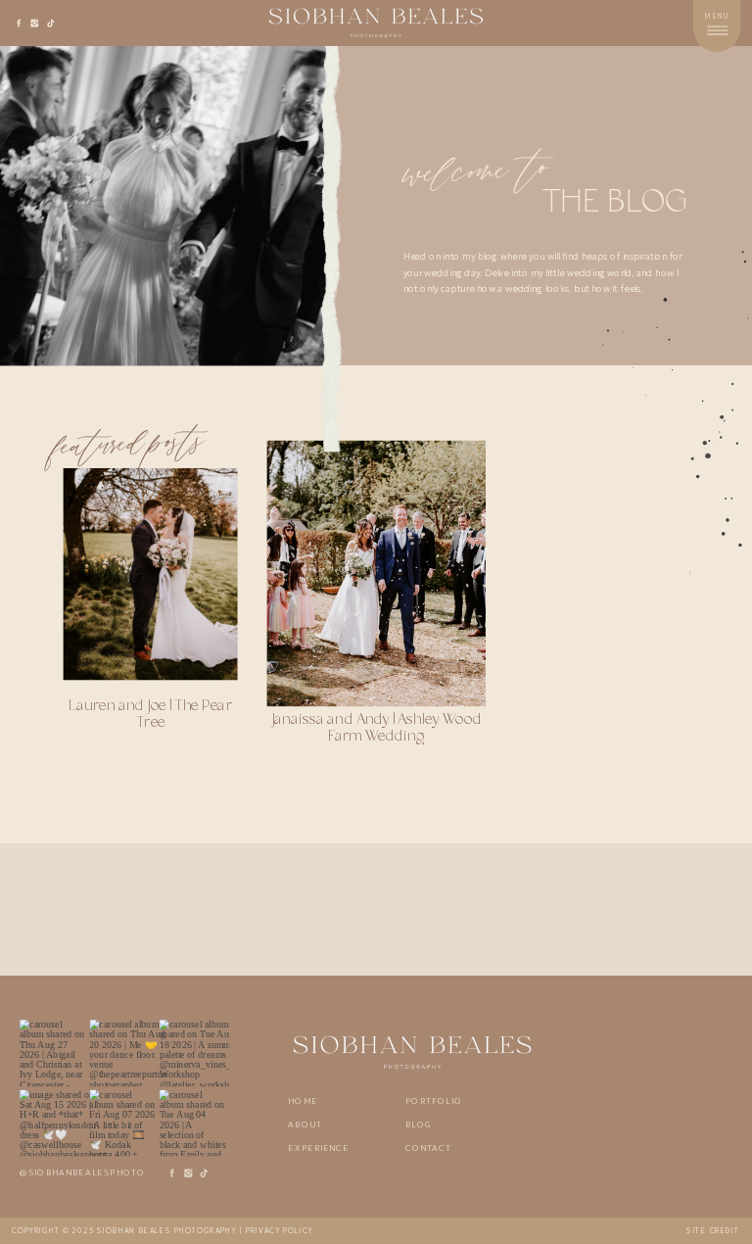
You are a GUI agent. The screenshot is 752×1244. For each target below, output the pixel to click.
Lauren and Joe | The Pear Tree (150, 715)
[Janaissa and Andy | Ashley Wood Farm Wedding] (376, 573)
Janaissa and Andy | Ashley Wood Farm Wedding (376, 728)
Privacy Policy (279, 1230)
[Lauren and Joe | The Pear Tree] (151, 574)
